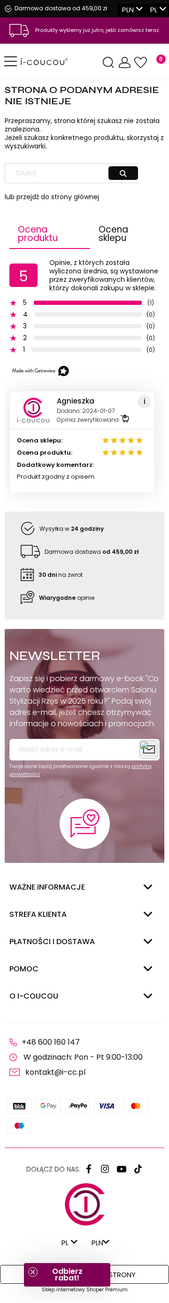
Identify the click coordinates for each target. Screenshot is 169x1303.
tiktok (138, 1169)
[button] (67, 1275)
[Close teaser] (33, 1272)
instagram (105, 1169)
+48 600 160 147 (51, 1042)
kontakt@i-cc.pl (55, 1072)
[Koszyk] (155, 62)
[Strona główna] (60, 61)
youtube (121, 1169)
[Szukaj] (123, 173)
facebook (88, 1169)
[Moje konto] (124, 62)
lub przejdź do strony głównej (52, 197)
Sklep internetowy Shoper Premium (85, 1289)
